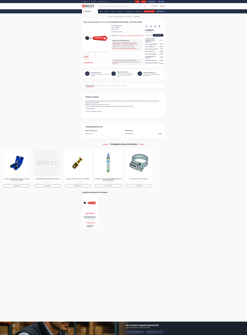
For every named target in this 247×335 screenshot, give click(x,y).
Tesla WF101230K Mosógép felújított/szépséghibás (47, 178)
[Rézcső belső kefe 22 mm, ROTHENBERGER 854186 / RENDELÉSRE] (90, 203)
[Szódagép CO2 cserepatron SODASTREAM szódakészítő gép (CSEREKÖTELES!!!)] (108, 162)
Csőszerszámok (129, 16)
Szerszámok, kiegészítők (119, 16)
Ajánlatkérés (16, 185)
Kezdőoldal (110, 16)
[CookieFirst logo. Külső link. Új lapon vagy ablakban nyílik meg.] (4, 329)
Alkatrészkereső (150, 11)
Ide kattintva (115, 62)
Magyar (162, 1)
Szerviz (143, 1)
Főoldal (101, 11)
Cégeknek (137, 11)
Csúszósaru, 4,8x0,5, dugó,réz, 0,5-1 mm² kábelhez (77, 178)
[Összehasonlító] (151, 26)
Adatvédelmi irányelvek (139, 328)
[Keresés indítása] (145, 6)
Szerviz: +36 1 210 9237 (103, 1)
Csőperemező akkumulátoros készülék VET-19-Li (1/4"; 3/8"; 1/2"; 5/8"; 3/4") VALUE (16, 179)
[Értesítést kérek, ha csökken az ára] (159, 26)
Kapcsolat (120, 11)
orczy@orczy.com (85, 1)
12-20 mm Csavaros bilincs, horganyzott (138, 178)
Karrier (137, 1)
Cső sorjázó (136, 16)
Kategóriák (88, 11)
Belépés (155, 6)
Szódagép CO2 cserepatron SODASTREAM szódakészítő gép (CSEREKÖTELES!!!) (108, 179)
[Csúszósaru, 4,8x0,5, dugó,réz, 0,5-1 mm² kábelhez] (77, 162)
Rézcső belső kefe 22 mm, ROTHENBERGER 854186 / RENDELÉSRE (90, 217)
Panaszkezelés (151, 1)
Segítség (161, 11)
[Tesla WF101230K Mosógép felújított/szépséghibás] (47, 162)
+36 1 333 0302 (93, 1)
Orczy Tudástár (130, 11)
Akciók (106, 11)
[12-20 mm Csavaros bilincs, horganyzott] (138, 162)
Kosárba (159, 35)
